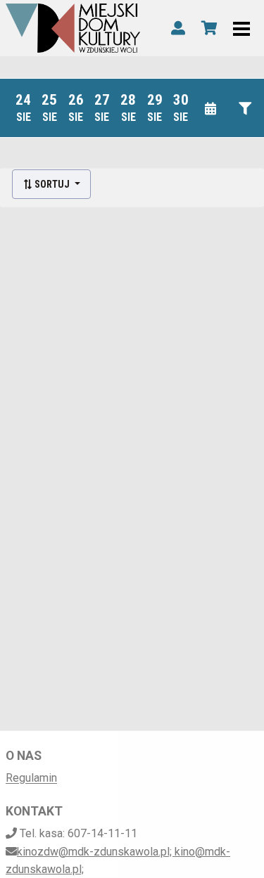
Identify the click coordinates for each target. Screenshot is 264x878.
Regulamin (31, 778)
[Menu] (241, 28)
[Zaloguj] (178, 28)
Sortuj (52, 184)
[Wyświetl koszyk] (209, 28)
